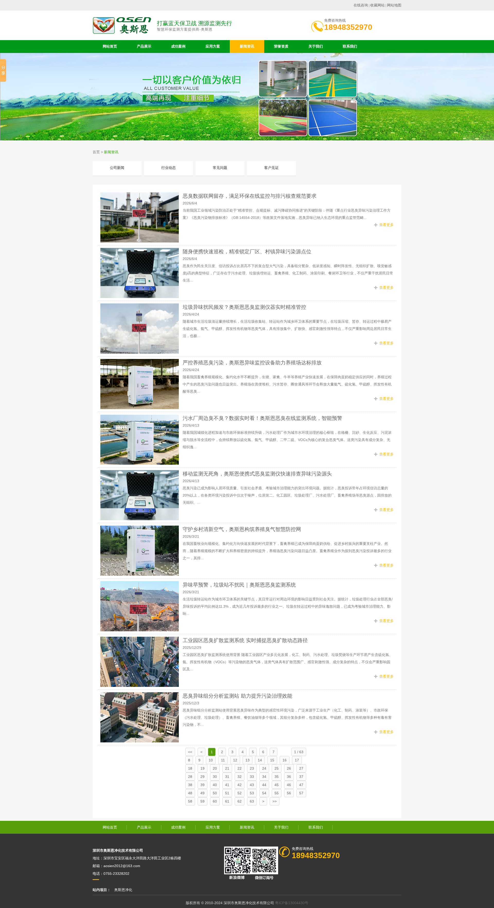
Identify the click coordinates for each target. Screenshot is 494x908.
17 (297, 760)
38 (190, 785)
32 (239, 777)
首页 (96, 152)
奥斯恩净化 (123, 890)
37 (301, 777)
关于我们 (315, 46)
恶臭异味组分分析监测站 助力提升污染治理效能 (237, 696)
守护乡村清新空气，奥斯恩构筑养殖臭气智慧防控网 (242, 529)
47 (301, 785)
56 (289, 793)
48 (190, 793)
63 (252, 801)
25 (277, 768)
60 (215, 801)
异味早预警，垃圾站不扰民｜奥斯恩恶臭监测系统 (239, 585)
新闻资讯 (247, 46)
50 (215, 793)
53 (252, 793)
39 (202, 785)
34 (264, 777)
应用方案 (213, 46)
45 (277, 785)
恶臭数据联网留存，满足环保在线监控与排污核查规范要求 (249, 196)
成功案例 (178, 46)
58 (190, 801)
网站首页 (110, 46)
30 (215, 777)
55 (277, 793)
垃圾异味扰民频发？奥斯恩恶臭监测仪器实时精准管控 (244, 307)
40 (215, 785)
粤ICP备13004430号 (291, 903)
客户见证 (271, 168)
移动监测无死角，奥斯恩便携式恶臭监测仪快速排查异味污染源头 (257, 474)
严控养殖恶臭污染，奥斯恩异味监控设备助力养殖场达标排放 (252, 362)
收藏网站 (377, 5)
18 (190, 768)
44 (264, 785)
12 (235, 760)
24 (264, 768)
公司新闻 (117, 168)
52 (239, 793)
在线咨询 (361, 5)
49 (202, 793)
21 (227, 768)
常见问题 (220, 168)
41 (227, 785)
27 (301, 768)
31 (227, 777)
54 (264, 793)
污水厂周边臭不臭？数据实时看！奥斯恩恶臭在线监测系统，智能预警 (262, 418)
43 (252, 785)
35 (277, 777)
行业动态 (168, 168)
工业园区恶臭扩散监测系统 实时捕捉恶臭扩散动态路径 (245, 640)
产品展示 (144, 46)
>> (274, 801)
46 (289, 785)
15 (272, 760)
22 (239, 768)
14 (260, 760)
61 (227, 801)
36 (289, 777)
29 (202, 777)
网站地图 (394, 5)
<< (190, 752)
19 (202, 768)
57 (301, 793)
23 (252, 768)
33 (252, 777)
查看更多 (386, 225)
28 (190, 777)
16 (285, 760)
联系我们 (350, 46)
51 (227, 793)
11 (223, 760)
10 (211, 760)
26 (289, 768)
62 (239, 801)
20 (215, 768)
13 (247, 760)
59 (202, 801)
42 (239, 785)
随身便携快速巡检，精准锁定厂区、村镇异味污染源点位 (247, 251)
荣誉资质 (281, 46)
